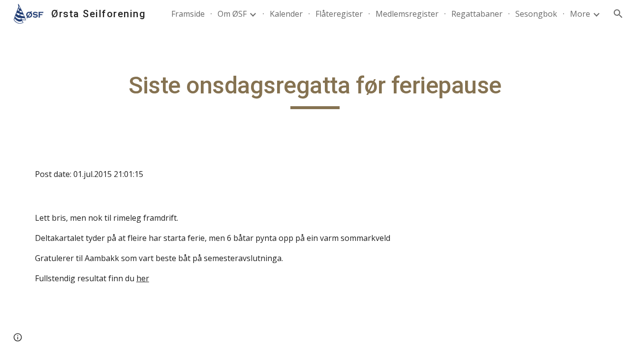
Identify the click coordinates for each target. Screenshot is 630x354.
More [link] (580, 13)
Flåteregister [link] (339, 13)
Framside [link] (188, 13)
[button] (618, 14)
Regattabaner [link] (477, 13)
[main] (315, 90)
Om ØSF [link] (232, 13)
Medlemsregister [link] (407, 13)
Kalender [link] (286, 13)
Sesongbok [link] (536, 13)
